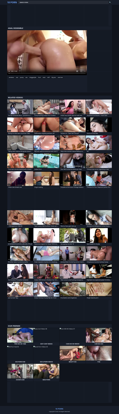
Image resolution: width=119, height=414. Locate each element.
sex (17, 77)
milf (48, 77)
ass (27, 77)
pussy (22, 77)
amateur (11, 77)
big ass (54, 77)
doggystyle (32, 77)
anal (44, 77)
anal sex (60, 77)
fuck (39, 77)
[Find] (110, 2)
